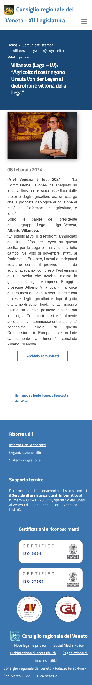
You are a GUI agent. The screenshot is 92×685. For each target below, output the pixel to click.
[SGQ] (48, 550)
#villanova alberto (28, 395)
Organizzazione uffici (26, 452)
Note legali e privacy (30, 645)
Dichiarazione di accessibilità (33, 653)
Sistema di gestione (25, 460)
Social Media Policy (68, 645)
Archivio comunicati (42, 356)
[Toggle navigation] (84, 21)
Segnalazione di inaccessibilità (61, 656)
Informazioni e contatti (27, 445)
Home (12, 45)
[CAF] (68, 609)
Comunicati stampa (37, 45)
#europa (47, 395)
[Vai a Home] (9, 10)
